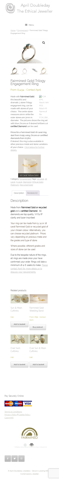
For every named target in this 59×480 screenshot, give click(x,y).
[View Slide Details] (29, 166)
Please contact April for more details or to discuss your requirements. (29, 268)
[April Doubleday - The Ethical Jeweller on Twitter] (14, 458)
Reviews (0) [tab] (32, 193)
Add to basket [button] (19, 324)
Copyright (9, 418)
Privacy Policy (11, 414)
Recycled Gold (26, 185)
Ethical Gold (37, 182)
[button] (43, 42)
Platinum (15, 185)
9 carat (19, 182)
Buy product (38, 327)
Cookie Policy (24, 414)
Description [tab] (19, 193)
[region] (29, 166)
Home (13, 30)
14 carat (40, 179)
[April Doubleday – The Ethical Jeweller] (29, 8)
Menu (31, 25)
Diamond (27, 182)
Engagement (22, 30)
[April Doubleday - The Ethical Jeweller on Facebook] (8, 458)
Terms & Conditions (13, 412)
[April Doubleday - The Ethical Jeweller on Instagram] (21, 458)
